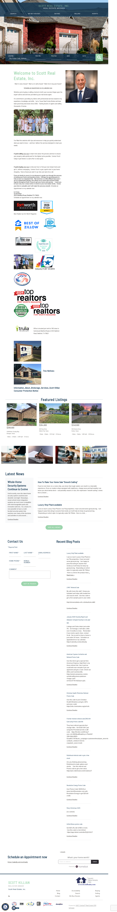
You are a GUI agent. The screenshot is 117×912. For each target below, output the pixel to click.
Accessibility (76, 891)
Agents (95, 13)
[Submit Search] (99, 57)
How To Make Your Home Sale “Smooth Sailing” (58, 482)
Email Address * (44, 553)
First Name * (14, 553)
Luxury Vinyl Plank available (50, 504)
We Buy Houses (34, 13)
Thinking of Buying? (67, 460)
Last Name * (28, 553)
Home (58, 891)
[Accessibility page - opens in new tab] (15, 909)
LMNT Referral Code (73, 587)
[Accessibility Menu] (5, 906)
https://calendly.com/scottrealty (18, 862)
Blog (58, 893)
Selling (77, 13)
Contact (57, 896)
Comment (13, 569)
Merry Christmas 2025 (73, 808)
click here (26, 154)
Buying (57, 13)
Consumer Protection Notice (26, 390)
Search (13, 13)
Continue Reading (13, 519)
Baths (84, 56)
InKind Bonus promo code (74, 824)
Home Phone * (14, 561)
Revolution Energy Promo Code (76, 785)
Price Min (37, 56)
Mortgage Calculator (13, 460)
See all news (54, 527)
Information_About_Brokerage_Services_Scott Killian (37, 387)
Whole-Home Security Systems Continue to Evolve (18, 485)
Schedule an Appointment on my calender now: (38, 88)
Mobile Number (27, 561)
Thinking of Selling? (94, 460)
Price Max (54, 56)
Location (10, 56)
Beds (68, 56)
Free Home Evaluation (40, 460)
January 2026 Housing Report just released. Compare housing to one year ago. (78, 620)
